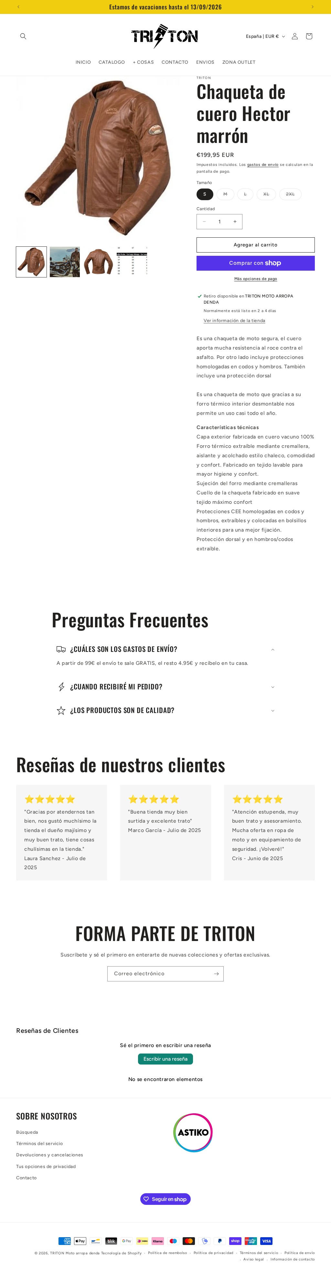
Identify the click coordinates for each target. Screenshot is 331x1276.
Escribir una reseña (165, 1059)
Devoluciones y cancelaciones (49, 1155)
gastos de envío (263, 164)
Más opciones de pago (255, 278)
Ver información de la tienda (234, 320)
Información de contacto (293, 1259)
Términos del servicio (39, 1143)
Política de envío (299, 1253)
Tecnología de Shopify (121, 1253)
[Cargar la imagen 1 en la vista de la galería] (31, 262)
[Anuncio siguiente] (312, 7)
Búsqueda (27, 1132)
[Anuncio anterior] (18, 7)
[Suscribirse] (216, 973)
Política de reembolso (167, 1253)
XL (269, 195)
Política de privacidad (213, 1253)
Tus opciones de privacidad (46, 1166)
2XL (294, 195)
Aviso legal (253, 1259)
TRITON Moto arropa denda (75, 1253)
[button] (23, 36)
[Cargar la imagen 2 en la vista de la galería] (65, 262)
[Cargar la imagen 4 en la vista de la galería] (132, 262)
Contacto (26, 1178)
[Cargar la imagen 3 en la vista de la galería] (98, 262)
